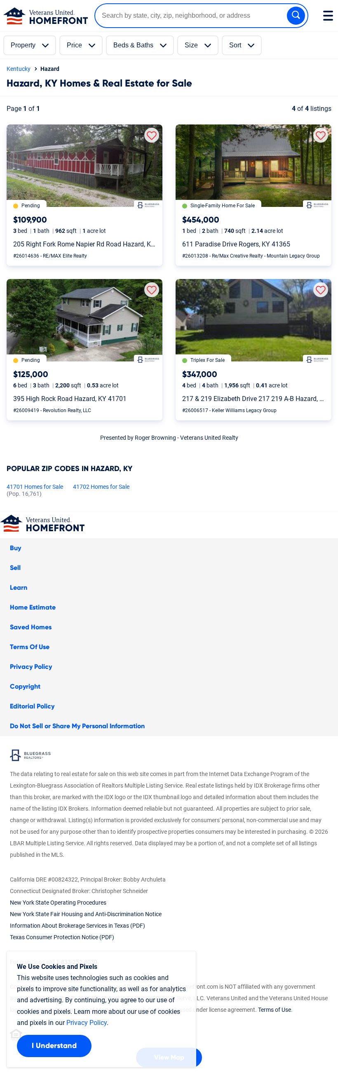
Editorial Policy (32, 706)
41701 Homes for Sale (35, 490)
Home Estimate (33, 607)
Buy (15, 548)
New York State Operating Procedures (58, 902)
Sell (15, 568)
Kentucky (19, 69)
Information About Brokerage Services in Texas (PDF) (77, 925)
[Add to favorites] (151, 135)
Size (191, 45)
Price (74, 45)
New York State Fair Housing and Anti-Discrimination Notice (86, 914)
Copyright (25, 686)
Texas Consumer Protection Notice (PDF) (62, 937)
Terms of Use (274, 1009)
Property (23, 45)
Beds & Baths (133, 45)
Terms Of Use (29, 647)
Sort (235, 45)
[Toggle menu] (328, 16)
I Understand (54, 1046)
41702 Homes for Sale (101, 486)
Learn (18, 587)
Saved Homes (31, 627)
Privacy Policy (31, 667)
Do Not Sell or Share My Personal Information (77, 726)
